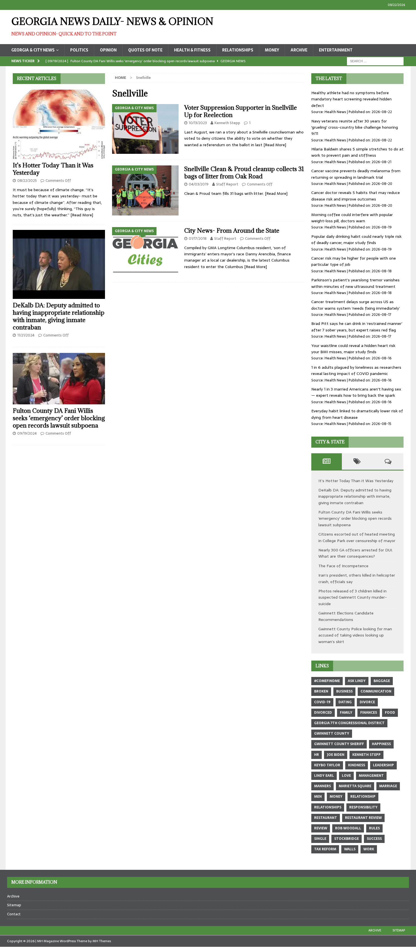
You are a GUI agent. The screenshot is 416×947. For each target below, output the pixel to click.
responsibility (363, 807)
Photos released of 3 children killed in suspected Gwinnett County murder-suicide (352, 597)
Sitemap (14, 905)
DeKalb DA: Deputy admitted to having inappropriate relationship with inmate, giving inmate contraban (58, 316)
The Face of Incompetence (343, 566)
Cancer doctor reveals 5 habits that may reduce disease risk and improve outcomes (355, 195)
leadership (383, 765)
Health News (335, 112)
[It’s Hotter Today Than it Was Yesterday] (59, 124)
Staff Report (227, 184)
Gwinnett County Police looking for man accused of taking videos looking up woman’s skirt (355, 635)
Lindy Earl (324, 775)
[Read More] (274, 145)
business (344, 691)
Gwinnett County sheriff (339, 744)
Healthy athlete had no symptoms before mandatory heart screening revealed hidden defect (351, 99)
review (320, 828)
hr (316, 755)
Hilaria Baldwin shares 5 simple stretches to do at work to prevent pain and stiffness (357, 152)
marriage (388, 786)
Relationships (237, 50)
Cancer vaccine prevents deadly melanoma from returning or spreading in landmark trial (355, 174)
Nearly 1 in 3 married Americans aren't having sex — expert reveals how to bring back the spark (356, 392)
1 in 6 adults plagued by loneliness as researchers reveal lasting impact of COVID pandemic (356, 370)
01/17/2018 (198, 238)
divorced (323, 712)
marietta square (355, 786)
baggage (382, 681)
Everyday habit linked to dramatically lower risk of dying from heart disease (357, 414)
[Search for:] (375, 61)
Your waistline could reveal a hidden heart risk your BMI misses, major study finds (353, 348)
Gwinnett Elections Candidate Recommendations (346, 616)
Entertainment (336, 50)
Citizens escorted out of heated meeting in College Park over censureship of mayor (356, 537)
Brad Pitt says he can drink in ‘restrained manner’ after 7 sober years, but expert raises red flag (356, 326)
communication (376, 691)
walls (349, 849)
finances (368, 712)
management (371, 775)
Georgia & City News (33, 50)
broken (321, 691)
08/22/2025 (27, 181)
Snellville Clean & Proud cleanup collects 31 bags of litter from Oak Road (244, 172)
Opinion (108, 50)
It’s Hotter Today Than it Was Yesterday (53, 168)
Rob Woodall (348, 828)
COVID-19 (322, 702)
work (368, 849)
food (390, 712)
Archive (299, 50)
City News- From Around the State (231, 230)
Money (272, 50)
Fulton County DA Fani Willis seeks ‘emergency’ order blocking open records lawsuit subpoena (59, 418)
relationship (363, 796)
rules (374, 828)
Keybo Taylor (327, 765)
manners (322, 786)
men (318, 796)
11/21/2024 (26, 335)
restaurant (325, 818)
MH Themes (102, 941)
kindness (356, 765)
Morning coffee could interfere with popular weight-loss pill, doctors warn (352, 218)
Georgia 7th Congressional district (349, 723)
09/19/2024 (27, 433)
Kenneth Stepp (227, 123)
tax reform (325, 849)
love (346, 775)
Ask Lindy (357, 681)
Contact (14, 914)
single (320, 839)
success (374, 839)
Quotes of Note (145, 50)
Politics (79, 50)
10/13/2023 (198, 123)
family (346, 712)
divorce (367, 702)
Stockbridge (346, 839)
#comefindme (327, 681)
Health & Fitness (192, 50)
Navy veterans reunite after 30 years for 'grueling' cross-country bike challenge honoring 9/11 (354, 127)
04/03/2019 (199, 184)
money (336, 796)
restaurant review (363, 818)
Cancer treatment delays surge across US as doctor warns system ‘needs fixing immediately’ (355, 305)
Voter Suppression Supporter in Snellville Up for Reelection (240, 111)
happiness (381, 744)
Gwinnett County (331, 733)
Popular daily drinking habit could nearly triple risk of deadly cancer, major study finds (356, 239)
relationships (327, 807)
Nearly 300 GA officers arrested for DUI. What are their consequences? (355, 553)
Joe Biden (335, 755)
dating (345, 702)
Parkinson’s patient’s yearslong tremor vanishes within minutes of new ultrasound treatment (355, 283)
